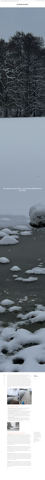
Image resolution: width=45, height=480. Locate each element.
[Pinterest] (4, 379)
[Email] (4, 380)
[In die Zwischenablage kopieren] (4, 384)
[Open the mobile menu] (43, 2)
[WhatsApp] (4, 382)
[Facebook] (4, 377)
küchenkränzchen (22, 4)
